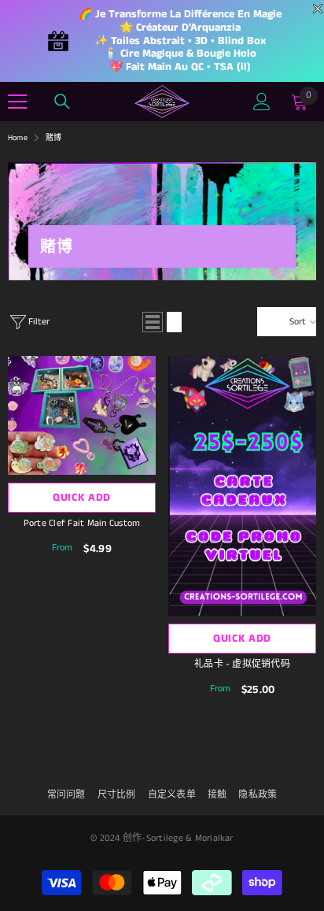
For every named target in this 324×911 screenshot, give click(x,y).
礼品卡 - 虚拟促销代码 (242, 664)
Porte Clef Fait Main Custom (82, 523)
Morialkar (214, 838)
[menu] (17, 101)
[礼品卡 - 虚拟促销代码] (242, 486)
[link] (162, 221)
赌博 (53, 137)
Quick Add (82, 497)
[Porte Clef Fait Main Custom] (82, 415)
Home (18, 137)
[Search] (62, 101)
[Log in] (262, 101)
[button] (152, 322)
